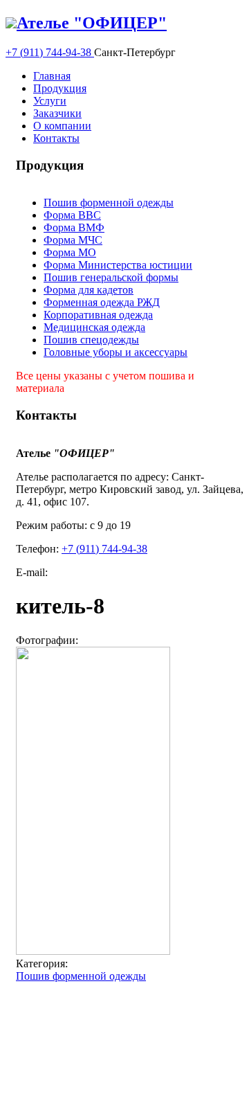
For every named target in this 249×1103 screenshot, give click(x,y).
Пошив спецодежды (91, 340)
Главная (52, 76)
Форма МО (70, 252)
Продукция (59, 88)
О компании (62, 126)
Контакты (56, 138)
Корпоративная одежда (98, 315)
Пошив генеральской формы (111, 277)
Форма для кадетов (88, 290)
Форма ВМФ (74, 227)
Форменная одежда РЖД (102, 302)
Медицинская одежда (94, 327)
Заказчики (57, 113)
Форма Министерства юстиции (118, 265)
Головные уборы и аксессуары (115, 352)
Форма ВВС (72, 215)
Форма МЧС (73, 240)
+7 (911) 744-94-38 (50, 52)
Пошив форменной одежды (109, 202)
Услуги (49, 101)
